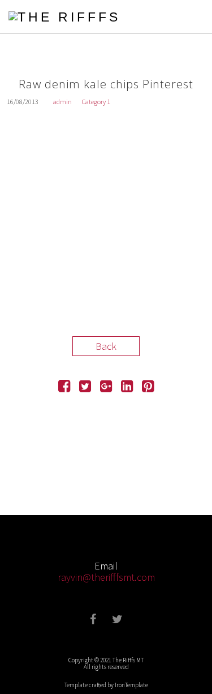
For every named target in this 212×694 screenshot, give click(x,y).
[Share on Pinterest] (147, 387)
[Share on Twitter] (85, 387)
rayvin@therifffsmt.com (106, 577)
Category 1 (96, 101)
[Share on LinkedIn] (126, 387)
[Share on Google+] (106, 387)
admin (62, 101)
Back (106, 346)
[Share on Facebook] (64, 387)
